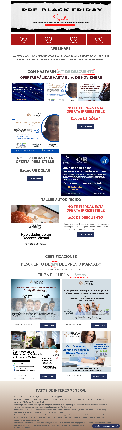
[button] (14, 92)
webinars (61, 48)
